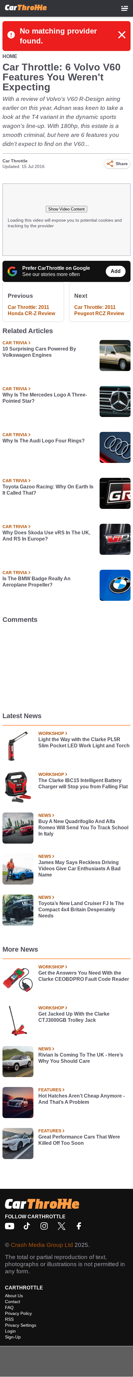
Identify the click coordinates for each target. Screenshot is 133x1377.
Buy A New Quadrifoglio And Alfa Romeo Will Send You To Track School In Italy (83, 827)
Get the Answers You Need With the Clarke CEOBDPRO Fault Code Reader (83, 976)
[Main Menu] (124, 8)
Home (9, 56)
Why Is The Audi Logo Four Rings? (43, 440)
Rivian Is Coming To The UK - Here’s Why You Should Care (80, 1058)
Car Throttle (15, 160)
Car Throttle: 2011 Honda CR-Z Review (31, 310)
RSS (9, 1319)
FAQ (9, 1307)
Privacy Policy (18, 1313)
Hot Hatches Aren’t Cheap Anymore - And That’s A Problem (81, 1099)
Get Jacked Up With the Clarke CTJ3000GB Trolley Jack (73, 1017)
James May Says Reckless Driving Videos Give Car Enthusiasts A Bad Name (79, 868)
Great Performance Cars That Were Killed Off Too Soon (79, 1140)
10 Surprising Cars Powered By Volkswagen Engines (39, 352)
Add (116, 271)
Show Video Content (66, 209)
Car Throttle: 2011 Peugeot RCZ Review (99, 310)
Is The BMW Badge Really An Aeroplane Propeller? (36, 581)
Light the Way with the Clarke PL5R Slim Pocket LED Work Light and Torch (84, 742)
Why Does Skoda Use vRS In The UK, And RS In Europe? (46, 535)
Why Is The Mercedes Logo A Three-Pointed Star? (44, 398)
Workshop (51, 733)
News (44, 815)
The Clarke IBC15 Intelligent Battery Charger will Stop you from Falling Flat (83, 783)
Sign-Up (13, 1337)
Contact (12, 1301)
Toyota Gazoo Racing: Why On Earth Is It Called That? (47, 490)
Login (10, 1331)
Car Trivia (14, 342)
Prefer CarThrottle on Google (56, 268)
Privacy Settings (20, 1325)
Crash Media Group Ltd (42, 1245)
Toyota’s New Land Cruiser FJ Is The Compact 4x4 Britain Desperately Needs (81, 909)
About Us (14, 1295)
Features (49, 1089)
